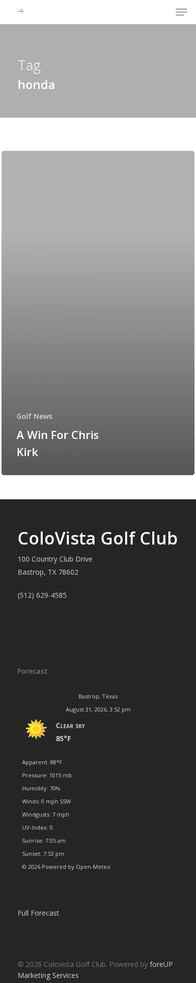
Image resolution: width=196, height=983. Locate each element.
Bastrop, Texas (98, 696)
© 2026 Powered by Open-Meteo (66, 866)
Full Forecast (38, 913)
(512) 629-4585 (42, 595)
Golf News (34, 416)
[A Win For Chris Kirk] (98, 313)
